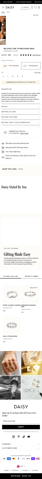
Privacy (15, 470)
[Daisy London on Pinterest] (18, 436)
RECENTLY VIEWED (31, 276)
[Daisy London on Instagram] (13, 436)
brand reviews (37, 55)
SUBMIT (21, 427)
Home (3, 12)
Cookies (25, 470)
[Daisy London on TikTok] (23, 436)
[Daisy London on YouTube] (29, 436)
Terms (6, 470)
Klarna (35, 470)
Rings (8, 12)
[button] (39, 7)
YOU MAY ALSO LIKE (10, 276)
